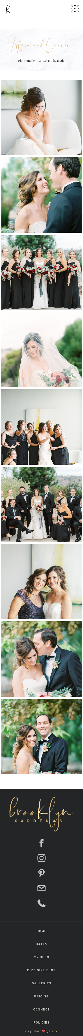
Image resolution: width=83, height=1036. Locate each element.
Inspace (54, 1031)
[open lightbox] (41, 117)
